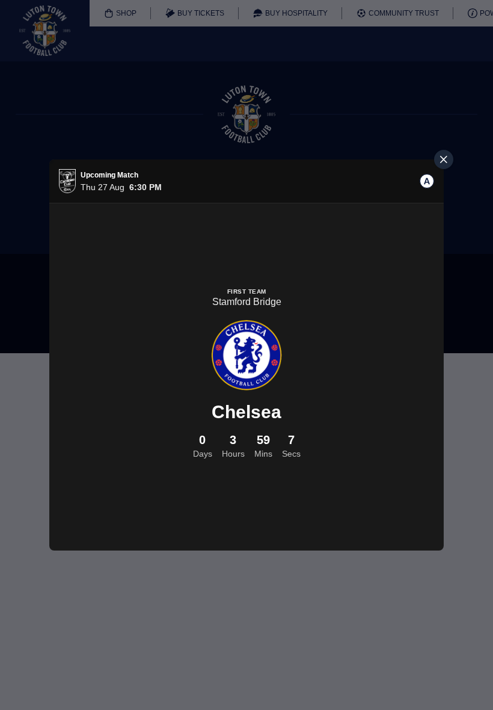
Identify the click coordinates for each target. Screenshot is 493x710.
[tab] (427, 181)
